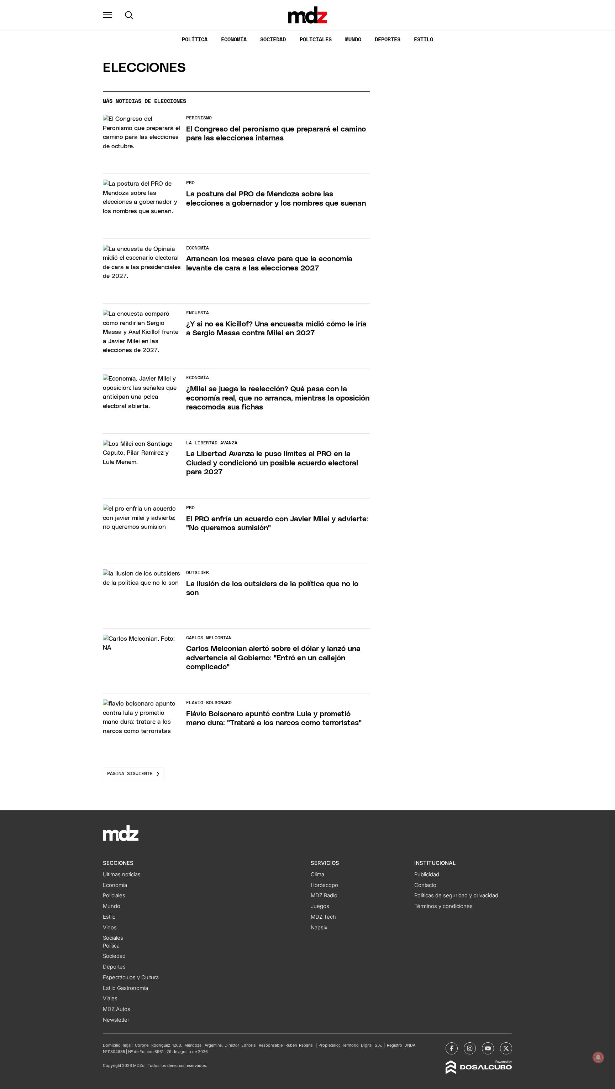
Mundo (353, 39)
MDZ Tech (323, 917)
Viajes (110, 998)
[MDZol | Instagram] (469, 1048)
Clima (317, 874)
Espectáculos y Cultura (131, 977)
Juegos (320, 906)
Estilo (423, 39)
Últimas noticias (122, 874)
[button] (107, 15)
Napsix (319, 927)
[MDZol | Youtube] (488, 1048)
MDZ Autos (116, 1009)
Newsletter (116, 1020)
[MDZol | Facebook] (451, 1048)
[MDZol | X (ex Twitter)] (506, 1048)
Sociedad (273, 39)
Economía (234, 39)
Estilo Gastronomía (125, 988)
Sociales (113, 938)
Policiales (316, 39)
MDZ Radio (324, 895)
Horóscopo (324, 885)
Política (194, 39)
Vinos (110, 927)
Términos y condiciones (443, 906)
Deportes (387, 39)
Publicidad (426, 874)
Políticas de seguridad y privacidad (456, 895)
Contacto (425, 885)
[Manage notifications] (598, 1057)
